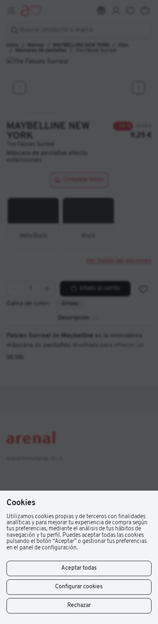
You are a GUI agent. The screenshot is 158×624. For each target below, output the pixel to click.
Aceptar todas (79, 568)
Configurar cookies (79, 587)
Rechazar (79, 606)
